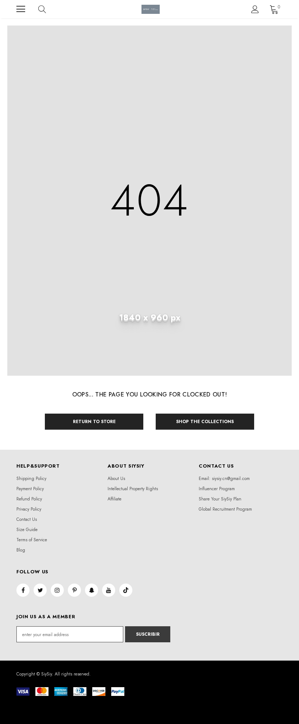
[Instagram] (57, 590)
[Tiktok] (125, 590)
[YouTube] (108, 590)
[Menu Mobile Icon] (20, 9)
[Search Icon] (49, 9)
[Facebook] (23, 590)
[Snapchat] (91, 590)
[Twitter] (40, 590)
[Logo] (150, 9)
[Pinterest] (74, 590)
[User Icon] (255, 9)
